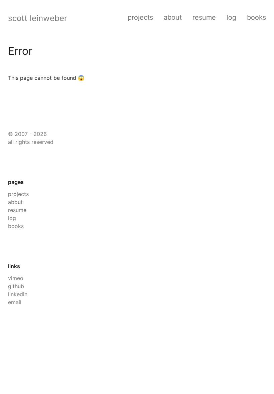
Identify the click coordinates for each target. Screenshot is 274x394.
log (231, 17)
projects (140, 17)
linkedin (17, 294)
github (16, 286)
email (14, 302)
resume (204, 17)
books (256, 17)
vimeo (15, 278)
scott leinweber (37, 18)
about (173, 17)
